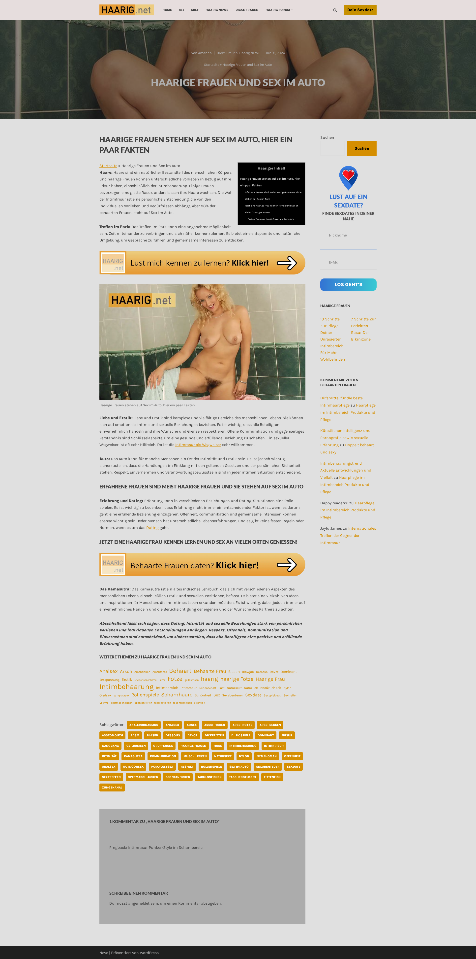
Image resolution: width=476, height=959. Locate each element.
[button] (292, 10)
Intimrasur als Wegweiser (198, 444)
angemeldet (138, 903)
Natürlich (251, 688)
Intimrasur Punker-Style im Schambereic (165, 847)
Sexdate (253, 694)
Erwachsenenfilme (145, 680)
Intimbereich (167, 687)
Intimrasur (188, 688)
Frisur (286, 735)
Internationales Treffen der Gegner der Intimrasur (348, 535)
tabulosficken (162, 702)
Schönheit (203, 695)
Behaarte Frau (210, 671)
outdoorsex (133, 766)
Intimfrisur (274, 746)
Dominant (289, 672)
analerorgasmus (143, 725)
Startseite (211, 65)
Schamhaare (176, 694)
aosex (192, 725)
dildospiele (240, 735)
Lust (222, 688)
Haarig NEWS (217, 10)
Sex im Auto (239, 766)
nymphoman (267, 756)
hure (218, 746)
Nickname (338, 235)
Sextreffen (290, 695)
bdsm (134, 735)
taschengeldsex (182, 702)
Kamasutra (133, 756)
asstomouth (112, 735)
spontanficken (143, 702)
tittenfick (199, 702)
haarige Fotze (236, 679)
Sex (216, 695)
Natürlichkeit (270, 688)
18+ (181, 10)
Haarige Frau (270, 679)
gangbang (110, 746)
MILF (195, 10)
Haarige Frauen (193, 746)
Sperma (104, 702)
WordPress (149, 952)
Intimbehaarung (126, 686)
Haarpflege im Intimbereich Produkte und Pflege (348, 412)
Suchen (327, 137)
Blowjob (248, 672)
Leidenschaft (207, 688)
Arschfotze (159, 672)
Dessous (262, 672)
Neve (103, 952)
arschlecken (270, 725)
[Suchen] (335, 10)
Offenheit (292, 756)
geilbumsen (192, 680)
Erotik (127, 679)
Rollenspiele (145, 695)
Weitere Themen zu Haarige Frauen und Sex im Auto (271, 219)
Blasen (234, 671)
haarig (209, 679)
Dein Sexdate (360, 9)
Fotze (175, 678)
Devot (274, 672)
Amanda (205, 53)
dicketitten (214, 735)
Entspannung (109, 680)
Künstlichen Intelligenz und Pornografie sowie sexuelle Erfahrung (345, 437)
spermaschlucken (121, 702)
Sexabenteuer (232, 695)
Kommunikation (163, 756)
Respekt (187, 766)
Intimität (109, 756)
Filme (162, 680)
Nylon (287, 688)
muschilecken (195, 756)
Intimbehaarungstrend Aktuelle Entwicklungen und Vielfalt (345, 470)
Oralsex (105, 695)
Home (167, 10)
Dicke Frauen (247, 10)
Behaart (180, 670)
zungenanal (112, 787)
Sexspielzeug (272, 695)
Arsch (126, 671)
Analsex (108, 671)
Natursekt (234, 688)
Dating (152, 527)
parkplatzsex (121, 695)
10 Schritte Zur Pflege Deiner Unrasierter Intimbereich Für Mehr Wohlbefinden (332, 339)
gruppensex (163, 746)
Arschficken (142, 672)
